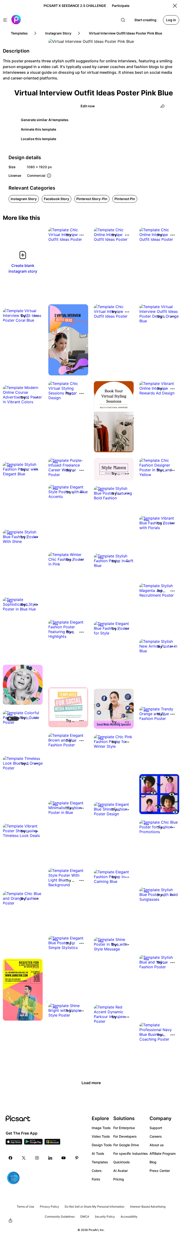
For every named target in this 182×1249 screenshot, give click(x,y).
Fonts (96, 1179)
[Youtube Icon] (63, 1158)
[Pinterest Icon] (77, 1158)
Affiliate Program (163, 1153)
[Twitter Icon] (23, 1158)
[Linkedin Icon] (50, 1158)
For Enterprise (124, 1128)
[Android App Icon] (33, 1143)
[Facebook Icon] (10, 1158)
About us (157, 1145)
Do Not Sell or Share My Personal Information (94, 1206)
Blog (153, 1162)
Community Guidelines (60, 1216)
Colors (97, 1171)
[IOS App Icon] (14, 1143)
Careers (156, 1136)
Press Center (160, 1171)
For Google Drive (126, 1145)
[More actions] (81, 235)
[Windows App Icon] (52, 1143)
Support (156, 1128)
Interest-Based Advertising (147, 1206)
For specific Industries (130, 1153)
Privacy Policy (49, 1206)
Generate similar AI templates (44, 120)
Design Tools (102, 1145)
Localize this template (38, 139)
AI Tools (98, 1153)
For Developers (125, 1136)
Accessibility (129, 1216)
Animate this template (38, 129)
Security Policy (105, 1216)
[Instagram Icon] (37, 1158)
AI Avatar (120, 1171)
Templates (100, 1162)
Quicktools (121, 1162)
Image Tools (101, 1128)
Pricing (118, 1179)
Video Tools (101, 1136)
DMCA (84, 1216)
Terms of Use (25, 1206)
